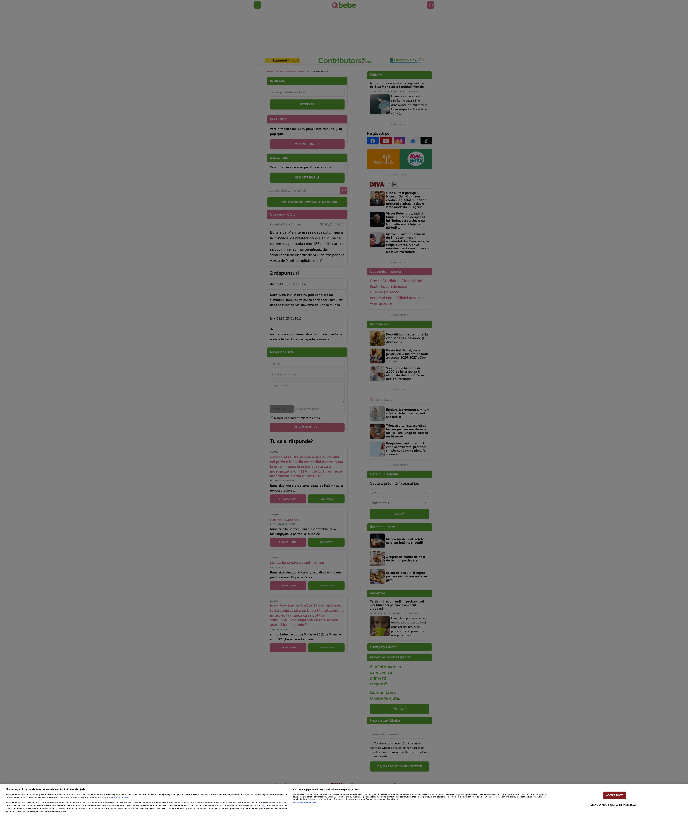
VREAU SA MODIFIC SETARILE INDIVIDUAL (613, 805)
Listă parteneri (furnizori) (304, 802)
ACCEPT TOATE (614, 795)
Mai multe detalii (122, 797)
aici (264, 805)
